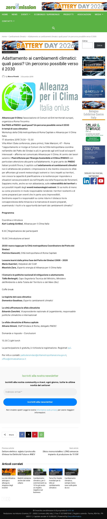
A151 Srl (70, 510)
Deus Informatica (74, 516)
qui (69, 348)
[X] (28, 434)
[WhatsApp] (41, 434)
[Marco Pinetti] (4, 76)
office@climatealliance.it (14, 359)
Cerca (84, 41)
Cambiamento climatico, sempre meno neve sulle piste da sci (71, 483)
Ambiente (6, 474)
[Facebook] (22, 434)
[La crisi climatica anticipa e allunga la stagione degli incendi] (9, 472)
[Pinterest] (35, 434)
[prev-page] (3, 499)
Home (4, 36)
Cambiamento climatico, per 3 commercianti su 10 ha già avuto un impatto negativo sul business (40, 485)
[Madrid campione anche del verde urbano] (24, 472)
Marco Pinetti (13, 76)
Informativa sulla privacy (47, 410)
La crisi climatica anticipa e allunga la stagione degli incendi (8, 483)
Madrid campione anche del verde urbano (24, 480)
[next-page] (8, 499)
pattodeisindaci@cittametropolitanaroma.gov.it (43, 355)
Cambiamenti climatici (17, 36)
